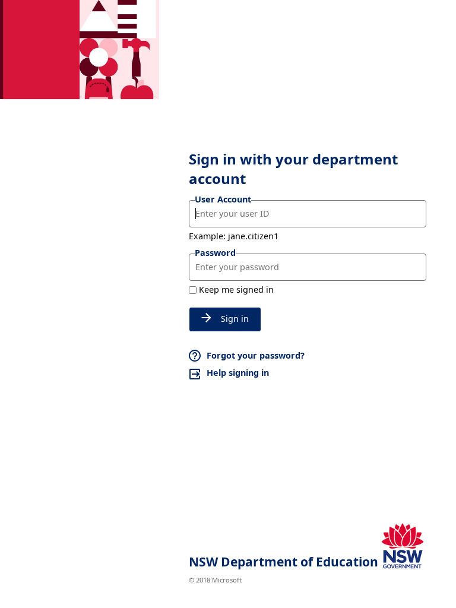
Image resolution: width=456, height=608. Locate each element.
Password (215, 252)
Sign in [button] (235, 318)
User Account (223, 199)
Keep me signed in (236, 289)
